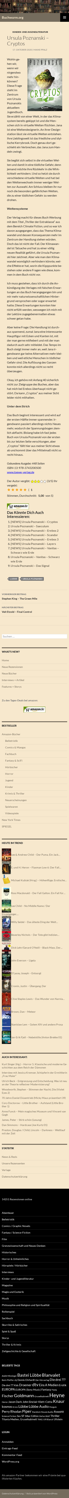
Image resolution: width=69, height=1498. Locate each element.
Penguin (53, 1407)
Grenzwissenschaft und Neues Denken (23, 1245)
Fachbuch (10, 753)
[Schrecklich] (9, 490)
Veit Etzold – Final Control (17, 609)
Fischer (7, 1395)
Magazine (7, 1285)
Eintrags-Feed (10, 1448)
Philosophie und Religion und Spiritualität (25, 1305)
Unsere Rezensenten (13, 1163)
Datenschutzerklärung (14, 1176)
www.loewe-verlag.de (20, 472)
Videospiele (12, 813)
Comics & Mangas (15, 747)
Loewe (13, 579)
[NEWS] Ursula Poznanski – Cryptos (34, 521)
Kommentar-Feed (12, 1454)
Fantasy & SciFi (13, 760)
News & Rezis (9, 1156)
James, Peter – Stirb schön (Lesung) (22, 1119)
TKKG (40, 1419)
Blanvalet (51, 1375)
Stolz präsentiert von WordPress (41, 1493)
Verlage (6, 1169)
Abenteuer (8, 1212)
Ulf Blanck (48, 1419)
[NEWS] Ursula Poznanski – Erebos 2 (35, 530)
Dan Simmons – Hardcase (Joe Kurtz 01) (24, 1124)
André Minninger (9, 1376)
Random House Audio (42, 1412)
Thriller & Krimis (11, 1344)
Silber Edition (32, 1416)
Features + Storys (12, 686)
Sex (19, 1416)
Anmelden (8, 1441)
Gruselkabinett (41, 1396)
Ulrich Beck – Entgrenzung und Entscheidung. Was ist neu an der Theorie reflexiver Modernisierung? (34, 1082)
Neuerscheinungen (16, 800)
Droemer (25, 1385)
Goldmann (24, 1395)
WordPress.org (10, 1461)
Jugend (9, 780)
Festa (54, 1389)
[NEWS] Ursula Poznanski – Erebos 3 (35, 539)
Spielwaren (11, 806)
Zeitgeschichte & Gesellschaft (19, 1351)
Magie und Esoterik (13, 1291)
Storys (5, 1338)
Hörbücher (11, 767)
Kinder (9, 786)
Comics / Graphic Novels (16, 1225)
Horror (9, 773)
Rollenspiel (8, 1311)
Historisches (9, 1252)
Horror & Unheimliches (15, 1258)
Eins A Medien (48, 1385)
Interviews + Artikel (13, 680)
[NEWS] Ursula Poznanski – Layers (33, 543)
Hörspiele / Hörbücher (15, 1265)
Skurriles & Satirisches (14, 1324)
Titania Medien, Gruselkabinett (19, 1419)
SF (22, 1415)
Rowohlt (59, 1411)
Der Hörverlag (42, 1380)
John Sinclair (30, 1401)
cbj (15, 1380)
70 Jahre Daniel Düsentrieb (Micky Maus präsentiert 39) (34, 1097)
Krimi (15, 1407)
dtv (35, 1384)
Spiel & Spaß (9, 1331)
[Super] (25, 490)
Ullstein (58, 1419)
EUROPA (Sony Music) (28, 1389)
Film (4, 1239)
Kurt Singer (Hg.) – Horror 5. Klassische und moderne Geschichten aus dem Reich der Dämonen (34, 1066)
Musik (5, 1298)
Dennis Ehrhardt (26, 1379)
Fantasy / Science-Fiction (16, 1232)
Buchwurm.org (12, 17)
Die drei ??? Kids (10, 1385)
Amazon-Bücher (11, 734)
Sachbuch (7, 1318)
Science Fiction (9, 1416)
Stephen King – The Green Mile (19, 596)
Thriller (55, 1415)
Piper (27, 1411)
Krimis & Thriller (14, 793)
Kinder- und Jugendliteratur (30, 32)
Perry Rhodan (12, 1411)
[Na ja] (13, 490)
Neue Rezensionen (12, 666)
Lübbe (23, 1406)
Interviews (8, 1272)
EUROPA (8, 1389)
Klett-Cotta (45, 1401)
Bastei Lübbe (29, 1375)
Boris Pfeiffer (8, 1380)
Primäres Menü (64, 17)
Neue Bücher (9, 673)
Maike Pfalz (40, 49)
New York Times (11, 819)
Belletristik (11, 740)
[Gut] (21, 490)
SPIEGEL (7, 826)
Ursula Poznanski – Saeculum (30, 526)
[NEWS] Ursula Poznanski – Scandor (34, 535)
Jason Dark (15, 1401)
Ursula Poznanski (32, 579)
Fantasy (46, 1389)
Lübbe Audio (39, 1406)
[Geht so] (17, 490)
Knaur (59, 1401)
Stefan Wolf (44, 1416)
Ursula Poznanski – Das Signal (30, 565)
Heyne (57, 1395)
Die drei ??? (58, 1380)
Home (5, 660)
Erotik (62, 1385)
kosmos (7, 1407)
